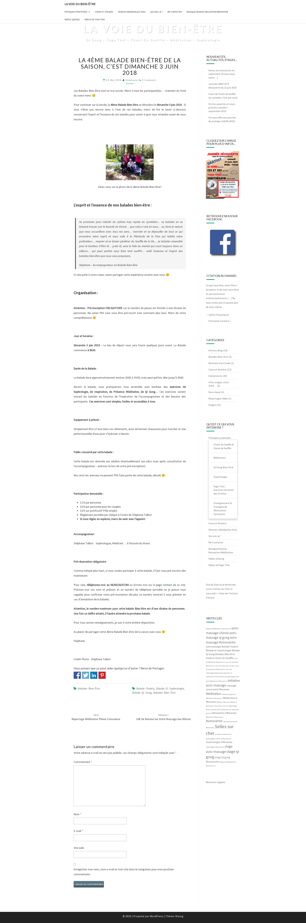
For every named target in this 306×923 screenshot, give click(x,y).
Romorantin (214, 721)
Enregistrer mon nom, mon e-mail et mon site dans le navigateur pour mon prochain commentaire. (124, 871)
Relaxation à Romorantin (214, 717)
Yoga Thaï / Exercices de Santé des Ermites (223, 490)
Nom (77, 814)
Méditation (220, 457)
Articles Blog (215, 350)
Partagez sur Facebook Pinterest (102, 675)
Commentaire (83, 762)
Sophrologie (220, 476)
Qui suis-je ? (156, 11)
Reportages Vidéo (218, 398)
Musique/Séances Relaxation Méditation (207, 11)
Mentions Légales (215, 782)
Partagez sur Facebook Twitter (85, 675)
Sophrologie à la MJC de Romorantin (218, 739)
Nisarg (179, 916)
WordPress (156, 916)
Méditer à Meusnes (223, 702)
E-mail (78, 831)
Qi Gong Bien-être (223, 467)
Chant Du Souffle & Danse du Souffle (224, 446)
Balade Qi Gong (142, 692)
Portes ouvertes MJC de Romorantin (218, 710)
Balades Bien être (164, 692)
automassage (213, 646)
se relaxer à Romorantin (223, 734)
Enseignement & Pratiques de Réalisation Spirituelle (223, 508)
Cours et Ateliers (104, 11)
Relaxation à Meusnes (224, 713)
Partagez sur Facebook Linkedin (93, 675)
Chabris (210, 658)
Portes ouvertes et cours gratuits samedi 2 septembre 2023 (221, 107)
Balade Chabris (145, 688)
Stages (212, 404)
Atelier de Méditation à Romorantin (218, 629)
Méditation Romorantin (214, 698)
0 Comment (149, 80)
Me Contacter (175, 11)
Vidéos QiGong (72, 19)
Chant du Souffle (224, 658)
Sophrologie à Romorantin (215, 747)
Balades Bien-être (89, 688)
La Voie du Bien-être (80, 4)
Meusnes (224, 689)
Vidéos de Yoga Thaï (94, 19)
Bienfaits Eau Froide (219, 363)
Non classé (214, 392)
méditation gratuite (229, 694)
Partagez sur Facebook (77, 675)
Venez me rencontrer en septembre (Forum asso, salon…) (221, 74)
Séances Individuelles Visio (132, 11)
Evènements (215, 375)
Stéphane (131, 80)
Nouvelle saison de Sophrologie (226, 706)
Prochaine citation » (219, 321)
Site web (79, 848)
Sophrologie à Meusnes (219, 742)
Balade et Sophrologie (170, 688)
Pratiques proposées (76, 11)
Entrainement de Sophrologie (224, 677)
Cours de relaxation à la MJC (225, 666)
